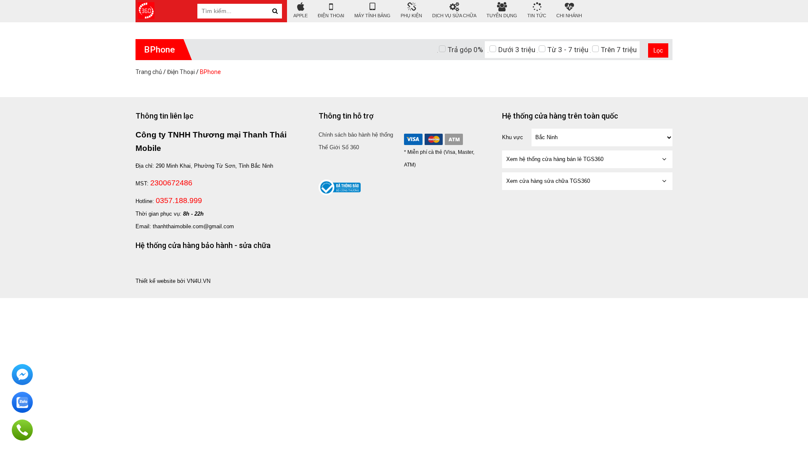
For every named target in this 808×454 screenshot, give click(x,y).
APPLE (300, 15)
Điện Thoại (331, 15)
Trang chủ (149, 72)
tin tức (536, 15)
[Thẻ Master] (433, 139)
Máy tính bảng (372, 15)
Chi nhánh (569, 15)
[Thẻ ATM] (453, 139)
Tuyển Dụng (501, 15)
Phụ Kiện (411, 15)
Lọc (658, 50)
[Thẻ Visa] (413, 139)
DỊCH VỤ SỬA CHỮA (454, 15)
